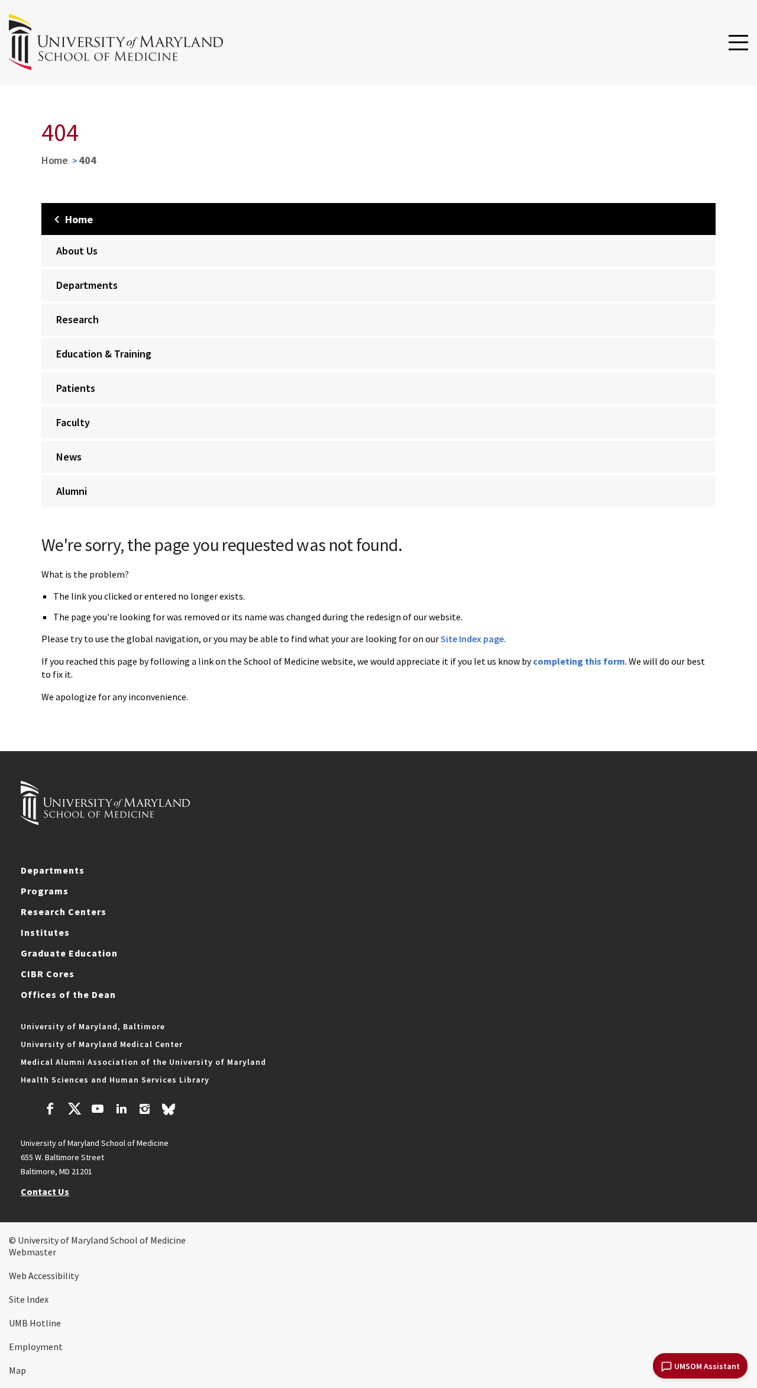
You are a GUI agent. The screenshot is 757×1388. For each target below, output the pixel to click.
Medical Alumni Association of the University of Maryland (143, 1062)
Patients (75, 388)
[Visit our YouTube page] (97, 1110)
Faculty (73, 422)
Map (17, 1370)
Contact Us (45, 1191)
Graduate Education (69, 953)
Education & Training (103, 353)
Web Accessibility (44, 1275)
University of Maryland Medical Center (102, 1044)
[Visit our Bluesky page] (168, 1112)
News (69, 456)
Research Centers (63, 911)
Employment (36, 1346)
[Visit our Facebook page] (50, 1110)
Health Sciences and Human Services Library (115, 1079)
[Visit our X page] (74, 1110)
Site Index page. (473, 639)
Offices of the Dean (68, 994)
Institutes (45, 932)
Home (54, 160)
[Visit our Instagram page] (144, 1110)
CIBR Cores (48, 974)
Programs (45, 891)
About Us (77, 250)
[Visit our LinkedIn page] (121, 1110)
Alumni (71, 491)
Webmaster (32, 1252)
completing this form (579, 661)
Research (77, 319)
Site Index (28, 1299)
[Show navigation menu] (738, 43)
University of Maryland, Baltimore (93, 1026)
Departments (87, 285)
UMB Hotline (35, 1323)
